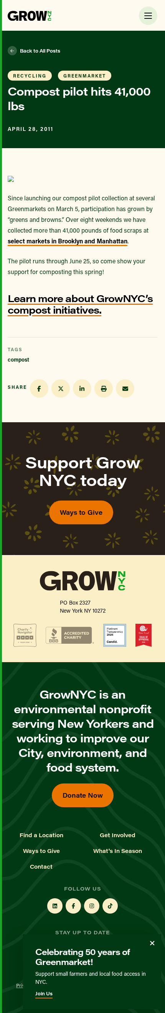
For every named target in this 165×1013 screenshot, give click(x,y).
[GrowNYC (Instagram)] (91, 906)
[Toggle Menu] (148, 16)
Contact (41, 867)
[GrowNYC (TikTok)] (110, 906)
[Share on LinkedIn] (82, 388)
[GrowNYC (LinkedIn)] (55, 906)
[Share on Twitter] (60, 388)
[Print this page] (103, 388)
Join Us (44, 993)
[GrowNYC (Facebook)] (73, 906)
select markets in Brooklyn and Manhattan (67, 241)
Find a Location (41, 835)
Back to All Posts (40, 51)
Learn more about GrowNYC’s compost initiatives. (80, 303)
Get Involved (117, 835)
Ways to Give (81, 512)
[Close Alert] (152, 943)
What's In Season (117, 851)
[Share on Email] (125, 388)
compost (18, 359)
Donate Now (83, 795)
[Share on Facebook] (39, 388)
